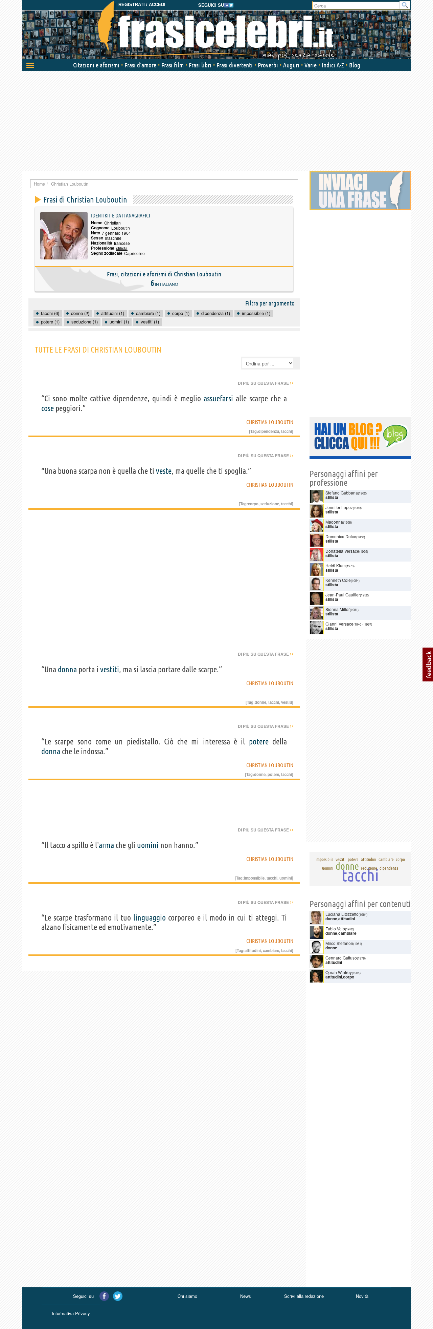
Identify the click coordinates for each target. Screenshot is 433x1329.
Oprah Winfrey (338, 972)
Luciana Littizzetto (342, 914)
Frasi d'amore (140, 65)
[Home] (216, 30)
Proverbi (268, 65)
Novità (362, 1296)
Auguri (291, 65)
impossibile (254, 878)
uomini (148, 845)
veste (164, 471)
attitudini (253, 950)
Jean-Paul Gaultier (342, 594)
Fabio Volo (335, 928)
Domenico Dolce (340, 536)
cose (47, 408)
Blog (354, 65)
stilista (122, 248)
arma (106, 845)
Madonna (334, 522)
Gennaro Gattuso (341, 958)
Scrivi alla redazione (304, 1296)
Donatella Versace (342, 551)
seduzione (269, 503)
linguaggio (149, 917)
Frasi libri (200, 65)
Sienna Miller (337, 609)
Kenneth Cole (338, 580)
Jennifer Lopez (339, 507)
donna (67, 669)
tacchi (286, 431)
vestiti (109, 669)
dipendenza (268, 431)
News (245, 1296)
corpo (253, 503)
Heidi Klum (335, 565)
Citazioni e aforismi (96, 65)
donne (260, 702)
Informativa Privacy (71, 1313)
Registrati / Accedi (141, 4)
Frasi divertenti (234, 65)
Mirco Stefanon (339, 943)
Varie (310, 65)
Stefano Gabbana (341, 492)
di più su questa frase (265, 383)
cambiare (271, 950)
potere (259, 741)
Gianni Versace (339, 624)
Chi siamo (187, 1296)
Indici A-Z (333, 65)
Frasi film (172, 65)
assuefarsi (218, 398)
